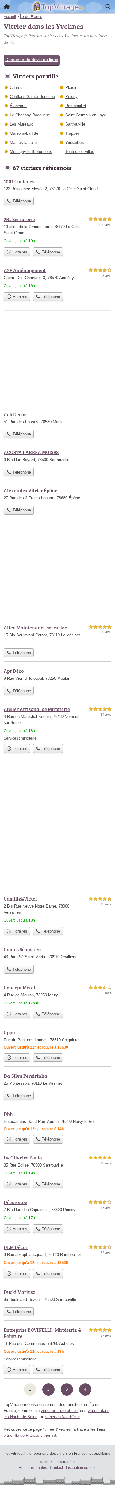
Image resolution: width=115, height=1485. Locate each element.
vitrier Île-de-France (21, 1435)
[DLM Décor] (57, 1254)
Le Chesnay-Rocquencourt (33, 115)
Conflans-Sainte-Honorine (32, 96)
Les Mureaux (21, 124)
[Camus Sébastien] (57, 953)
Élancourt (18, 106)
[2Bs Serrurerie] (57, 230)
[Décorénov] (57, 1210)
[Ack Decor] (57, 418)
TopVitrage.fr (64, 1462)
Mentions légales (32, 1467)
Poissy (71, 96)
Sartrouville (75, 124)
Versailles (74, 142)
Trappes (72, 133)
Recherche (108, 6)
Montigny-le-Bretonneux (31, 151)
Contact (56, 1467)
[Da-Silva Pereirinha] (57, 1080)
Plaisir (70, 87)
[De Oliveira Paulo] (57, 1165)
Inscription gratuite (81, 1467)
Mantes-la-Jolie (23, 142)
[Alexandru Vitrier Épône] (57, 494)
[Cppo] (57, 1039)
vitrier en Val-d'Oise (62, 1416)
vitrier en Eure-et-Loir (59, 1410)
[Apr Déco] (57, 675)
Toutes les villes (79, 151)
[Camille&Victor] (57, 909)
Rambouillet (75, 106)
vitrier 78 (48, 1435)
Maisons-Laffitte (24, 133)
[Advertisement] (57, 829)
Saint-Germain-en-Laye (85, 115)
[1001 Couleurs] (57, 185)
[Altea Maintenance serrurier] (57, 634)
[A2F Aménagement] (57, 278)
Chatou (16, 87)
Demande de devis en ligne (31, 59)
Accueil (6, 6)
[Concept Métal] (57, 995)
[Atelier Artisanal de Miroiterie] (57, 723)
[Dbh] (57, 1121)
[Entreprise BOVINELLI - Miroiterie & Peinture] (57, 1344)
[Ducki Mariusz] (57, 1296)
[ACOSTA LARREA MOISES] (57, 456)
